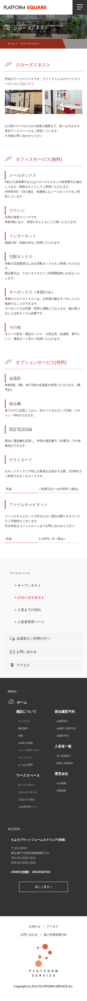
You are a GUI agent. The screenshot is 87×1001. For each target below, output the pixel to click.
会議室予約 (63, 735)
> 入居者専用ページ (29, 622)
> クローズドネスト (29, 597)
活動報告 (61, 790)
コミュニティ (25, 757)
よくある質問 (25, 764)
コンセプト (24, 721)
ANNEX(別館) (25, 743)
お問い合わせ (26, 652)
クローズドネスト (27, 792)
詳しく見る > (43, 887)
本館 (20, 735)
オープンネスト (26, 785)
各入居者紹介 (64, 755)
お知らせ (35, 926)
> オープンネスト (27, 585)
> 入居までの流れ (27, 610)
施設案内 (23, 728)
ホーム (11, 43)
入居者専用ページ (27, 806)
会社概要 (61, 783)
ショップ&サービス (28, 750)
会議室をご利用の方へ (33, 638)
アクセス (23, 665)
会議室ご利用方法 (66, 728)
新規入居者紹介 (65, 763)
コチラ (29, 84)
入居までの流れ (26, 799)
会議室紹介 (63, 721)
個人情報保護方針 (55, 934)
